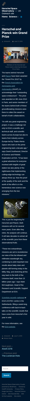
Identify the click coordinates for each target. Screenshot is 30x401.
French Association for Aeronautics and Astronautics (12, 86)
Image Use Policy (7, 391)
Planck (8, 76)
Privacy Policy (19, 389)
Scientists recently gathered (13, 298)
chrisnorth (7, 41)
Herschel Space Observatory (9, 9)
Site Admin (17, 396)
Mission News (8, 338)
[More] (21, 17)
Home (5, 16)
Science (13, 16)
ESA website (10, 327)
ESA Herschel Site (13, 394)
